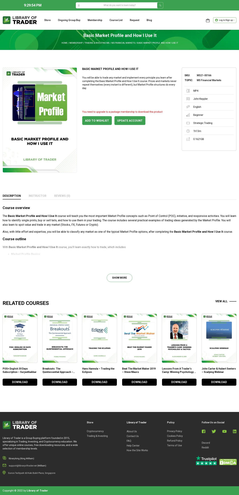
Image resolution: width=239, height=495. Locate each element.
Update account (130, 120)
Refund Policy (174, 440)
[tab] (12, 196)
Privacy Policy (174, 431)
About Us (132, 431)
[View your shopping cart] (208, 20)
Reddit (205, 447)
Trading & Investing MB (97, 43)
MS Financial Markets (123, 43)
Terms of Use (174, 445)
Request (134, 20)
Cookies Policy (175, 436)
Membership (95, 20)
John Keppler (200, 98)
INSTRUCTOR (37, 195)
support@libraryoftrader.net (23, 465)
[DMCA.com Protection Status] (228, 462)
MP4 (195, 90)
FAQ (129, 440)
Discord (206, 442)
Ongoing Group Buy (69, 20)
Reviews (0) (62, 195)
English (197, 106)
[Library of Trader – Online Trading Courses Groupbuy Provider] (20, 20)
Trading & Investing (97, 436)
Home (65, 43)
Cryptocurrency (95, 431)
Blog (149, 20)
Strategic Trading (202, 123)
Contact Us (133, 436)
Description (12, 195)
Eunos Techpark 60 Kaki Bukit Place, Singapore (31, 473)
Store (47, 20)
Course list (116, 20)
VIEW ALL (221, 301)
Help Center (133, 445)
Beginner (198, 115)
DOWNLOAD (20, 382)
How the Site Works (137, 450)
